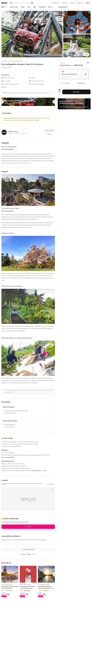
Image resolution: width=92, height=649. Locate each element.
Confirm (29, 526)
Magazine (65, 3)
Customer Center (29, 549)
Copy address (50, 484)
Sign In (87, 3)
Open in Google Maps (7, 457)
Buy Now (76, 92)
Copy (34, 554)
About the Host (49, 130)
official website (36, 470)
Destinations (55, 3)
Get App (72, 3)
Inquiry (49, 134)
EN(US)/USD (80, 3)
